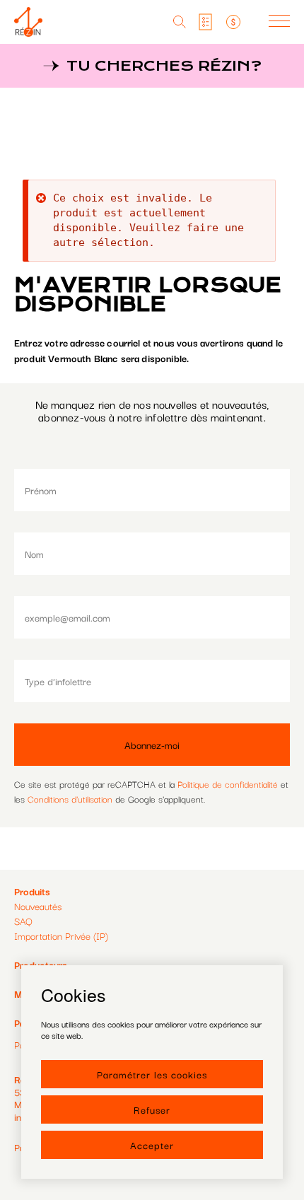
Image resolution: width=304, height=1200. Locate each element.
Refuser (152, 1109)
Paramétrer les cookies (152, 1074)
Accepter (152, 1145)
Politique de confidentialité (227, 783)
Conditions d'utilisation (70, 798)
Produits (32, 891)
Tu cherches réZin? (164, 65)
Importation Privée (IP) (61, 935)
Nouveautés (38, 906)
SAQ (23, 920)
